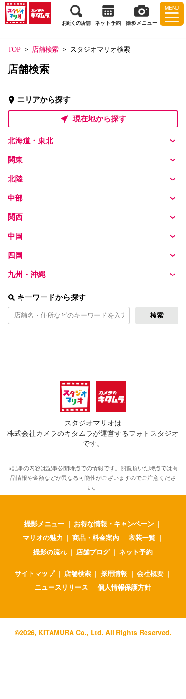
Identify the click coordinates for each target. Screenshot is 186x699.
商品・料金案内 (95, 537)
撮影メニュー (44, 523)
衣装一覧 (142, 537)
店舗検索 (45, 49)
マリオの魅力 (43, 537)
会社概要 (150, 573)
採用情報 (114, 573)
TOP (14, 49)
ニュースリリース (61, 587)
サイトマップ (35, 573)
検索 (157, 315)
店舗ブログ (93, 551)
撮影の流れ (50, 551)
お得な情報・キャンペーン (114, 523)
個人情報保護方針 (124, 587)
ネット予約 (136, 551)
